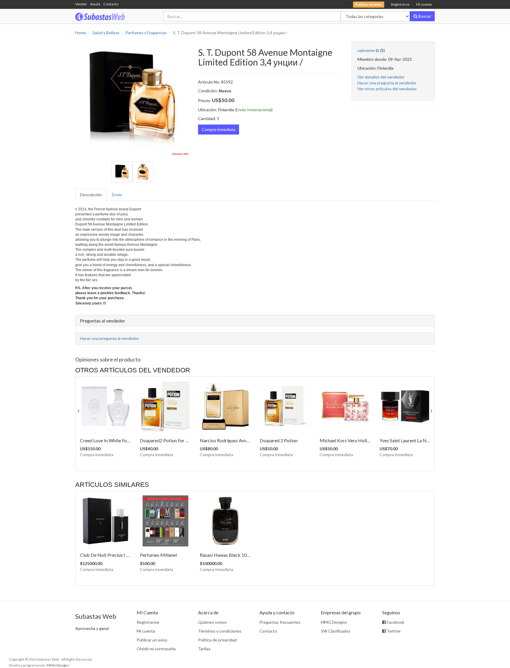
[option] (132, 98)
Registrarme (148, 622)
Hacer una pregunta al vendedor (386, 82)
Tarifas (204, 648)
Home (80, 32)
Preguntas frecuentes (279, 622)
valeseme (366, 50)
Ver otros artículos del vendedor (387, 88)
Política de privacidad (217, 639)
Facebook (395, 622)
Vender (81, 4)
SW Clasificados (335, 630)
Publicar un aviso (152, 639)
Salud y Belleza (105, 32)
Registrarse (400, 4)
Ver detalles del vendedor (381, 76)
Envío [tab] (117, 194)
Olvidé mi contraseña (156, 648)
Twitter (393, 630)
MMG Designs (334, 622)
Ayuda (95, 4)
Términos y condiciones (219, 630)
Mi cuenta (424, 4)
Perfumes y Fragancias (146, 32)
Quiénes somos (212, 622)
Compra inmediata (218, 129)
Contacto (110, 4)
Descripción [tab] (91, 194)
